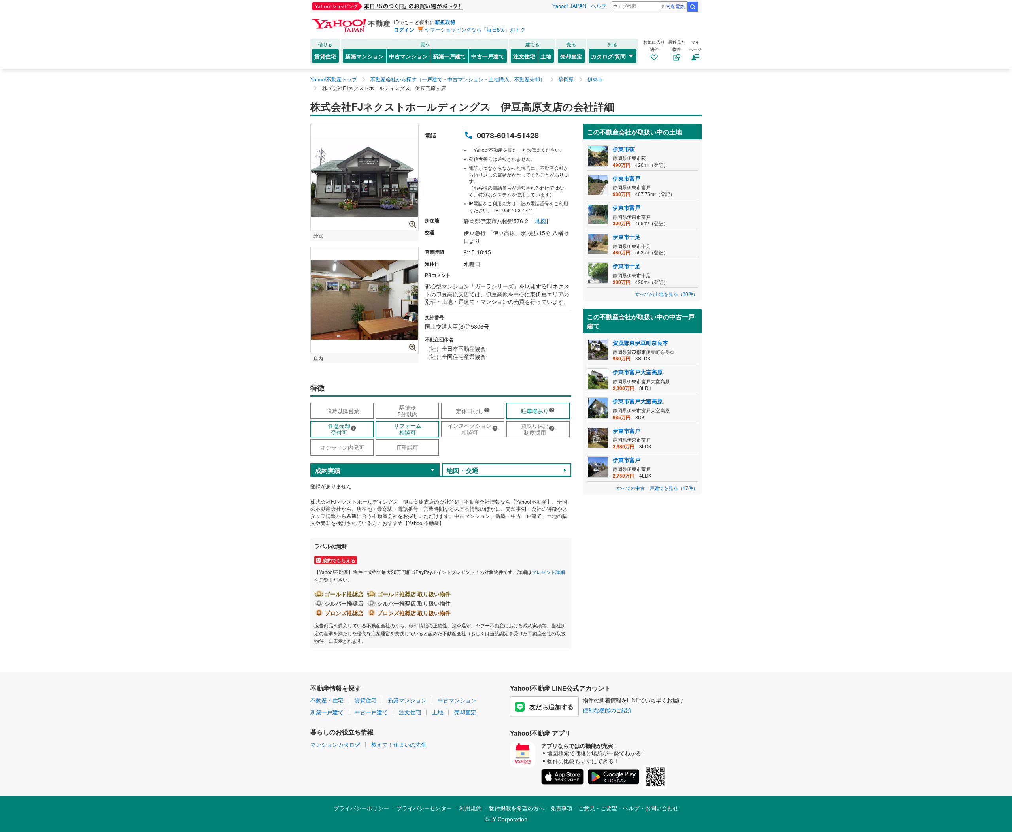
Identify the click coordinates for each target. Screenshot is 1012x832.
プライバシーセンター (424, 808)
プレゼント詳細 (548, 571)
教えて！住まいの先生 (399, 744)
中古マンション (408, 56)
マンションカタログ (335, 744)
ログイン (404, 29)
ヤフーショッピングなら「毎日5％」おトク (475, 29)
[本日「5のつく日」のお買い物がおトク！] (405, 6)
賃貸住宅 (325, 56)
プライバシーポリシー (361, 808)
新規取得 (445, 22)
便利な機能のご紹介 (607, 710)
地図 (540, 221)
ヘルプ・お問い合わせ (650, 808)
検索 (692, 7)
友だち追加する (551, 706)
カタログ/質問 (608, 56)
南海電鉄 (675, 6)
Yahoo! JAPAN (569, 5)
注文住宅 (524, 56)
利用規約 (470, 808)
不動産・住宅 (327, 700)
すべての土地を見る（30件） (666, 293)
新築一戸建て (449, 56)
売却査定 (571, 56)
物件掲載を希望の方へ (516, 808)
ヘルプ (598, 5)
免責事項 (561, 808)
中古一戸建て (487, 56)
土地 (545, 56)
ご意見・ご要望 (597, 808)
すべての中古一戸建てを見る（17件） (657, 487)
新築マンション (364, 56)
